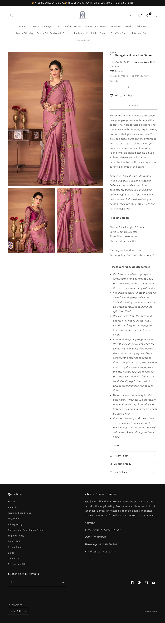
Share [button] (116, 445)
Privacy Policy (15, 524)
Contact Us (13, 558)
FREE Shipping (116, 71)
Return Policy (15, 541)
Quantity (114, 81)
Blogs (11, 552)
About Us (13, 507)
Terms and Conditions (19, 512)
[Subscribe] (62, 582)
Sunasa (154, 611)
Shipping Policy (16, 535)
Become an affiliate (18, 564)
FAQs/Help (13, 518)
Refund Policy (15, 546)
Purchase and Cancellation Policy (25, 530)
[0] (148, 15)
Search (11, 501)
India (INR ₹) (16, 611)
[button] (11, 15)
